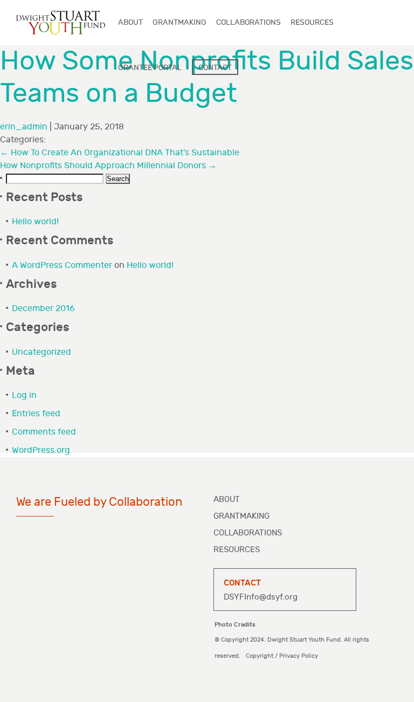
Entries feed (36, 414)
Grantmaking (241, 516)
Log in (24, 395)
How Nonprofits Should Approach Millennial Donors (108, 166)
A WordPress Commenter (62, 265)
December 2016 (43, 309)
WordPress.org (41, 450)
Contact (215, 67)
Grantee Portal (150, 67)
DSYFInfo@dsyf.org (261, 597)
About (226, 499)
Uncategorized (41, 352)
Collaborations (247, 533)
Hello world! (35, 222)
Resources (236, 549)
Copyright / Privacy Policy (282, 655)
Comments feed (44, 432)
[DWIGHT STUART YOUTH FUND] (60, 22)
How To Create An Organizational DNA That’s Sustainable (119, 153)
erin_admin (23, 127)
